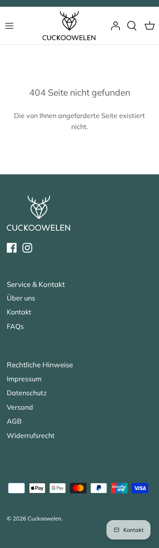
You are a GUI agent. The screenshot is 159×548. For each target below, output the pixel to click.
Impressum (24, 379)
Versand (20, 407)
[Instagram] (27, 248)
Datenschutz (27, 392)
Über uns (21, 298)
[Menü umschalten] (9, 26)
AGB (14, 421)
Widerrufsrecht (31, 435)
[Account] (113, 26)
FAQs (15, 326)
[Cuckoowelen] (68, 25)
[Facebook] (12, 248)
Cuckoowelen (44, 518)
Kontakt (19, 312)
